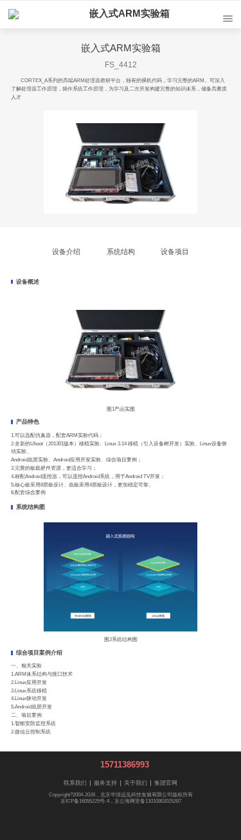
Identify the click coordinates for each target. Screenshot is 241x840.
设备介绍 (66, 251)
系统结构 (121, 251)
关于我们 (135, 783)
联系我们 (75, 783)
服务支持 (105, 783)
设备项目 (175, 251)
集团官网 (165, 783)
